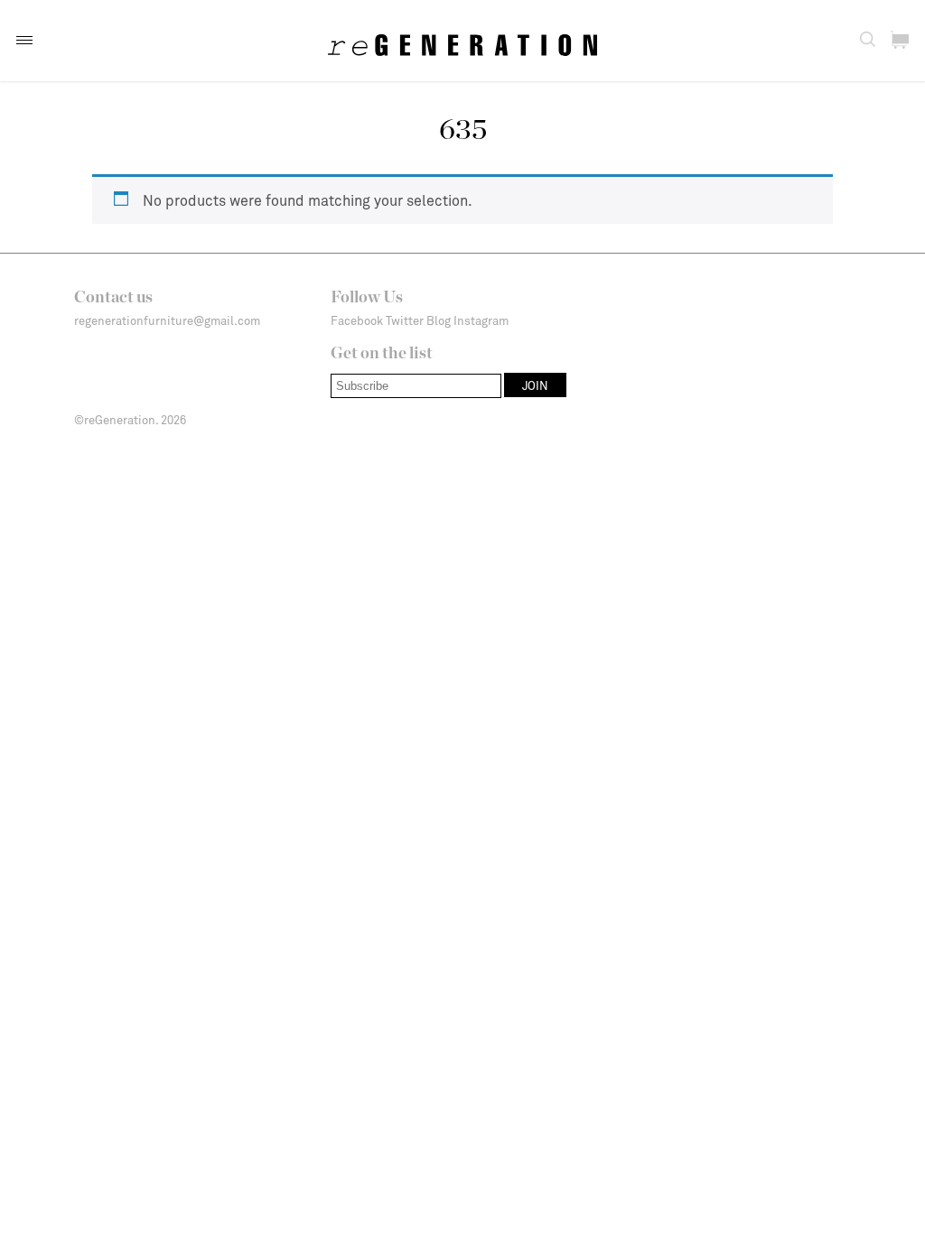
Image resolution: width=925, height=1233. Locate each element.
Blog (438, 320)
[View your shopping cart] (900, 40)
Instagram (481, 320)
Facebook (357, 320)
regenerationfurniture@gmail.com (167, 320)
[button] (24, 40)
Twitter (405, 320)
